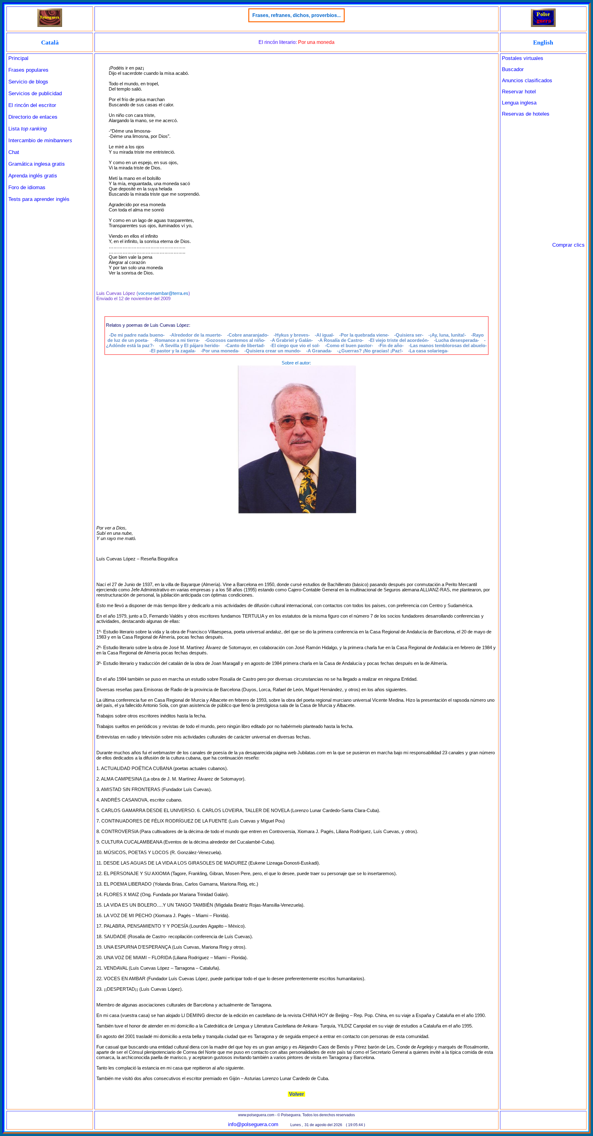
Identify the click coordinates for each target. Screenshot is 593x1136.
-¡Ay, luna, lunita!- (447, 335)
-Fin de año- (391, 345)
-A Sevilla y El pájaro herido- (189, 345)
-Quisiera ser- (408, 335)
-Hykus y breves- (292, 335)
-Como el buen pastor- (349, 345)
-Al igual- (324, 335)
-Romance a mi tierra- (177, 340)
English (543, 42)
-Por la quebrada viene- (364, 335)
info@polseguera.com (253, 1124)
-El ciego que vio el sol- (295, 345)
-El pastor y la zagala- (172, 350)
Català (50, 42)
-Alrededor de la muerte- (196, 335)
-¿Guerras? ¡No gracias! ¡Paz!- (370, 350)
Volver (296, 1094)
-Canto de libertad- (245, 345)
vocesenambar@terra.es (163, 293)
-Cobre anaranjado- (248, 335)
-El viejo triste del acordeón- (398, 340)
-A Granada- (319, 350)
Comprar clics (568, 245)
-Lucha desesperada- (456, 340)
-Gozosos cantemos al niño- (235, 340)
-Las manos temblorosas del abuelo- (448, 345)
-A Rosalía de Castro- (341, 340)
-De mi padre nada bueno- (137, 335)
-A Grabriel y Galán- (291, 340)
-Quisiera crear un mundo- (272, 350)
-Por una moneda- (220, 350)
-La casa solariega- (428, 350)
